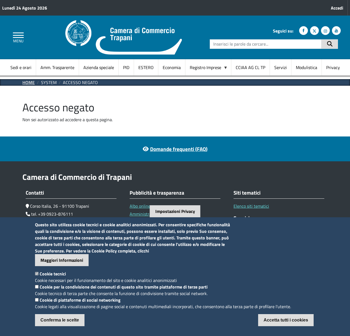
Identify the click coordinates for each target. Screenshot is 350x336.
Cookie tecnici (53, 273)
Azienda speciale (98, 67)
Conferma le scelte (59, 320)
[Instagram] (325, 30)
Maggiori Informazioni (61, 260)
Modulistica (306, 67)
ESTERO (146, 67)
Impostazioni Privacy (175, 211)
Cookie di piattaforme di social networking (80, 300)
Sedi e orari (20, 67)
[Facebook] (303, 30)
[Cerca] (330, 44)
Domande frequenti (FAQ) (179, 149)
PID (126, 67)
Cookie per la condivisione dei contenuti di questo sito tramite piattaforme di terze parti (124, 287)
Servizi (280, 67)
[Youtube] (336, 30)
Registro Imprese (203, 67)
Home (28, 82)
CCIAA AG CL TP (250, 67)
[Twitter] (314, 30)
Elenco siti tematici (251, 206)
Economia (172, 67)
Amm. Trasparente (57, 67)
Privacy (333, 67)
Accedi (337, 8)
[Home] (123, 23)
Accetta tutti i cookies (286, 320)
